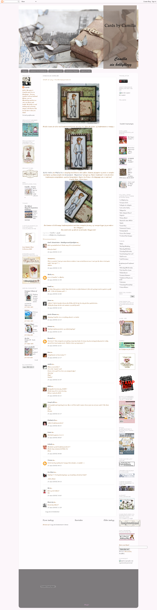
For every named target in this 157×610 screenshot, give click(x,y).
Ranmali (50, 338)
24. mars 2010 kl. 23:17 (55, 358)
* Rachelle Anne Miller (126, 220)
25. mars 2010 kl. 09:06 (55, 454)
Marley (50, 274)
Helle (49, 386)
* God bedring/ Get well (126, 254)
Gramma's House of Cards (31, 292)
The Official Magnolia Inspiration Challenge (31, 207)
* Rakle (121, 223)
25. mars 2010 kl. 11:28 (55, 507)
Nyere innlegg (48, 520)
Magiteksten (78, 175)
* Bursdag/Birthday (125, 249)
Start (25, 71)
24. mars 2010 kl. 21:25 (55, 252)
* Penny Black (123, 218)
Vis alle (36, 360)
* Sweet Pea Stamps (125, 233)
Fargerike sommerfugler (35, 351)
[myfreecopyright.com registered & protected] (127, 563)
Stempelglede (69, 175)
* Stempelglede (123, 231)
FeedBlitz (122, 553)
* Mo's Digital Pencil (125, 213)
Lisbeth (50, 444)
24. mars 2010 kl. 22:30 (55, 308)
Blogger (86, 605)
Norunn (50, 460)
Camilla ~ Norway (30, 187)
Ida (49, 488)
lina (49, 352)
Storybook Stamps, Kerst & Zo (35, 329)
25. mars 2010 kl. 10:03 (55, 495)
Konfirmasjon (61, 235)
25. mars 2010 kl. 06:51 (55, 426)
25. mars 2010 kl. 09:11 (55, 465)
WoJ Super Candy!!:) (131, 138)
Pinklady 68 (51, 420)
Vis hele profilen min (28, 115)
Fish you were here (35, 313)
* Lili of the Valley (124, 208)
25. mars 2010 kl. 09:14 (55, 482)
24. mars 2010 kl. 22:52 (55, 346)
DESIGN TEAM (72, 71)
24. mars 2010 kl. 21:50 (55, 268)
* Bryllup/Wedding (124, 246)
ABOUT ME (85, 71)
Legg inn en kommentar (52, 512)
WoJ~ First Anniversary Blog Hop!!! (131, 150)
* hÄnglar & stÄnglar (125, 205)
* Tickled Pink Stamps (125, 236)
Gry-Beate (51, 472)
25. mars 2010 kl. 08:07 (55, 438)
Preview (121, 551)
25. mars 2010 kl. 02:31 (55, 396)
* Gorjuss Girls (123, 203)
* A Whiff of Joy (123, 200)
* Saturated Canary (125, 228)
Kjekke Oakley (48, 172)
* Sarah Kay (122, 226)
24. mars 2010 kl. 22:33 (55, 320)
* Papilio (121, 215)
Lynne (49, 432)
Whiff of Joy (59, 172)
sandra (50, 364)
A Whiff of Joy (53, 235)
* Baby (121, 244)
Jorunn (50, 326)
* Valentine (122, 282)
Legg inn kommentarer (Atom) (59, 525)
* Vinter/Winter (123, 287)
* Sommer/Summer (124, 275)
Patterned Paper (29, 324)
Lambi (50, 286)
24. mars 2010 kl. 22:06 (55, 294)
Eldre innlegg (109, 520)
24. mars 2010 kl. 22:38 (55, 332)
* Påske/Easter (123, 273)
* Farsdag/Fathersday (125, 251)
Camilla (27, 87)
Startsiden (79, 520)
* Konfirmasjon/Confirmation (126, 263)
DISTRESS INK (56, 71)
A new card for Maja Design (131, 183)
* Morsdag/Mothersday (126, 268)
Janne (49, 300)
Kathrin (27, 310)
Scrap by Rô (51, 402)
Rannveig (51, 502)
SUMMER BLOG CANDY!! (131, 160)
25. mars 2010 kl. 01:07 (55, 380)
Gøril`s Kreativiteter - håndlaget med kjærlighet (62, 242)
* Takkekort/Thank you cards (126, 278)
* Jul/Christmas (123, 259)
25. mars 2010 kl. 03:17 (55, 414)
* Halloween (123, 256)
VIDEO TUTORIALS (38, 71)
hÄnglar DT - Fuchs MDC (30, 341)
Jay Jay (27, 338)
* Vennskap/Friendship (125, 285)
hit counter (122, 95)
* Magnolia (122, 210)
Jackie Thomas (52, 314)
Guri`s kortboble (30, 347)
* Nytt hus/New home (125, 270)
